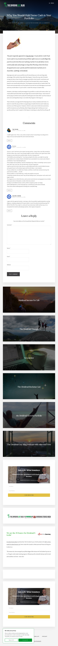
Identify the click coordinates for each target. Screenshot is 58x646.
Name (8, 248)
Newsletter (29, 358)
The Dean (15, 129)
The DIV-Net (29, 56)
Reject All (11, 640)
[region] (18, 635)
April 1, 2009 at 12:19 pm (19, 147)
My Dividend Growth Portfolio (29, 415)
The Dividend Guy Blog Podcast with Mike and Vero (29, 444)
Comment (9, 225)
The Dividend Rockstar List (29, 387)
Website (9, 264)
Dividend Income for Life (29, 300)
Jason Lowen (16, 195)
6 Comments (46, 22)
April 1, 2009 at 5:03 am (18, 130)
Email (8, 256)
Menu (52, 3)
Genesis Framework (36, 641)
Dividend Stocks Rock (12, 542)
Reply (9, 140)
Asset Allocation (13, 22)
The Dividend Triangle (29, 329)
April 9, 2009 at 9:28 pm (18, 197)
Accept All (25, 640)
